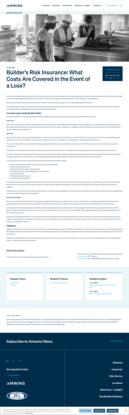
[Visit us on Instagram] (22, 360)
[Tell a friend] (106, 77)
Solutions (46, 5)
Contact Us (97, 5)
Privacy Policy (29, 413)
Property (13, 285)
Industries (56, 5)
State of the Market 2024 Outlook (101, 294)
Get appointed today (17, 369)
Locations (117, 382)
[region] (64, 411)
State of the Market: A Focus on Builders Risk (103, 286)
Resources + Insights (82, 5)
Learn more (13, 375)
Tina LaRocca (82, 256)
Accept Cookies (112, 410)
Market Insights (14, 13)
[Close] (126, 410)
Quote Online (112, 5)
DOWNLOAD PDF (113, 70)
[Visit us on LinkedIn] (9, 360)
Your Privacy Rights (85, 410)
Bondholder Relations (111, 396)
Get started (117, 341)
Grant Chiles (82, 258)
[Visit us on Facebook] (16, 360)
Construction (14, 283)
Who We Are (67, 5)
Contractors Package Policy (59, 283)
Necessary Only (99, 410)
